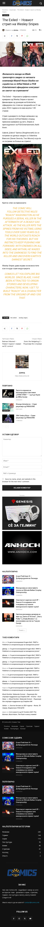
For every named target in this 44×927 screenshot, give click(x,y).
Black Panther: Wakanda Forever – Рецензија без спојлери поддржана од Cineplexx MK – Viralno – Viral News (21, 696)
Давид (16, 30)
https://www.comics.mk (22, 376)
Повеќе (21, 630)
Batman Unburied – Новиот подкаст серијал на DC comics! (11, 343)
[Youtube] (30, 918)
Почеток (5, 10)
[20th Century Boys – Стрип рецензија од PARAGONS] (8, 419)
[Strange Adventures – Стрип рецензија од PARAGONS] (8, 407)
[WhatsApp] (27, 36)
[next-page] (7, 426)
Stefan (4, 705)
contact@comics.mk (31, 902)
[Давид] (3, 30)
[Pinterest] (22, 36)
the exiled (13, 318)
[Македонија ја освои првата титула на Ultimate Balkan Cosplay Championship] (8, 591)
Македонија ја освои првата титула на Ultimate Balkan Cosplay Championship (28, 590)
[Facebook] (11, 36)
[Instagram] (19, 918)
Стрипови (12, 10)
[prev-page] (3, 426)
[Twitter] (17, 36)
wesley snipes (23, 318)
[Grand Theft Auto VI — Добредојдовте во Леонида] (8, 579)
